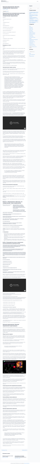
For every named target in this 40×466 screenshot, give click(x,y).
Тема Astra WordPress (26, 463)
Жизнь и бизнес (31, 31)
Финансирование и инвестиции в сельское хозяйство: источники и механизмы (33, 15)
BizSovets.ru (3, 0)
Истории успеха (31, 36)
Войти (30, 53)
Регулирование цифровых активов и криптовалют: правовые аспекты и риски (33, 13)
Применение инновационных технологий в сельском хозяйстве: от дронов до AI (33, 18)
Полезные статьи (31, 40)
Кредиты (30, 38)
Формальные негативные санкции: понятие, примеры (7, 456)
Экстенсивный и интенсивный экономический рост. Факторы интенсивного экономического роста (20, 457)
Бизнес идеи (30, 27)
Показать (7, 11)
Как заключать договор (32, 37)
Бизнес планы (31, 28)
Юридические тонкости (32, 45)
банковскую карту (34, 46)
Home (37, 1)
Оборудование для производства (33, 39)
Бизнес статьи (4, 457)
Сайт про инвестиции (32, 54)
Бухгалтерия (30, 30)
